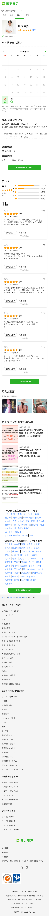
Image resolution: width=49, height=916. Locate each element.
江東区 (22, 548)
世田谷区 (16, 551)
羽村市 (22, 576)
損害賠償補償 (7, 804)
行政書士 (5, 701)
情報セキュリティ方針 (16, 899)
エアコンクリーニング (10, 611)
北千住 (28, 525)
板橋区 (27, 555)
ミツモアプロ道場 (8, 825)
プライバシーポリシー (28, 892)
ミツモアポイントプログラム (24, 903)
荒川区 (20, 555)
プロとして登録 (8, 817)
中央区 (17, 544)
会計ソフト (6, 731)
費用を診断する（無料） (24, 167)
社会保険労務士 (8, 705)
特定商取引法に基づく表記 (16, 896)
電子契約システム (8, 748)
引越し (4, 619)
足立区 (8, 558)
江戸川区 (23, 558)
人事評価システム (8, 752)
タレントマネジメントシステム (13, 769)
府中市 (31, 562)
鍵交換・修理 (7, 662)
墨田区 (15, 548)
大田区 (8, 551)
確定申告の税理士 (8, 675)
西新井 (8, 525)
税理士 (4, 671)
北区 (14, 555)
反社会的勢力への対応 (35, 896)
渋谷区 (24, 551)
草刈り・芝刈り (8, 649)
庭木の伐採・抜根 (8, 632)
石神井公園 (17, 517)
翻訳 (3, 727)
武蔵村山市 (37, 573)
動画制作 (5, 714)
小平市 (31, 566)
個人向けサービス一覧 (10, 782)
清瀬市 (17, 573)
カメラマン (12, 598)
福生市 (33, 569)
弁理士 (4, 709)
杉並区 (39, 551)
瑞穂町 (17, 580)
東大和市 (8, 573)
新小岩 (8, 517)
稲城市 (15, 576)
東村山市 (8, 569)
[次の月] (45, 51)
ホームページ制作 (8, 718)
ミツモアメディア (8, 795)
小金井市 (23, 566)
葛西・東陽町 (23, 528)
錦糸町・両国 (38, 525)
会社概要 (5, 848)
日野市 (39, 566)
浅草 (31, 535)
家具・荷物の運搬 (8, 645)
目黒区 (37, 548)
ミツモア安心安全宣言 (10, 799)
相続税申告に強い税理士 (11, 684)
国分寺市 (18, 569)
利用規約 (15, 892)
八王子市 (32, 558)
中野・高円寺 (18, 525)
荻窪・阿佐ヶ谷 (37, 521)
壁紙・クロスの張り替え (11, 641)
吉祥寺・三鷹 (10, 528)
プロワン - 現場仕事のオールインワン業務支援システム (23, 861)
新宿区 (29, 544)
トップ (4, 598)
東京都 (19, 598)
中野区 (31, 551)
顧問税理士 (6, 679)
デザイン (5, 722)
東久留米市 (26, 573)
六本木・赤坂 (10, 521)
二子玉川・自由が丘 (13, 532)
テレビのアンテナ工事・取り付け (14, 637)
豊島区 (8, 555)
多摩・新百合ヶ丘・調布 (28, 514)
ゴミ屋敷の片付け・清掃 (11, 654)
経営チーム (6, 852)
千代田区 (8, 544)
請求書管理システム (9, 761)
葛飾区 (15, 558)
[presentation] (4, 15)
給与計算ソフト (8, 739)
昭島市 (39, 562)
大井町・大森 (23, 521)
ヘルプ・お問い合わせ (10, 791)
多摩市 (8, 576)
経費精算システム (8, 744)
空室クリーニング (8, 667)
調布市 (8, 566)
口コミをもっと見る (25, 381)
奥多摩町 (8, 583)
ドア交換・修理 (8, 658)
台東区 (8, 548)
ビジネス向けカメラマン (11, 697)
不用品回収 (6, 624)
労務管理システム (8, 757)
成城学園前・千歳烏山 (32, 517)
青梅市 (24, 562)
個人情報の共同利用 (33, 899)
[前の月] (4, 51)
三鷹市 (17, 562)
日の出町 (25, 580)
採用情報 (5, 857)
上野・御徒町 (10, 514)
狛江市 (40, 569)
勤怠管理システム (8, 735)
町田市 (15, 566)
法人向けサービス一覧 (10, 787)
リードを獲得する (8, 821)
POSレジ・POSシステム (11, 765)
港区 (23, 544)
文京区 (37, 544)
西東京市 (8, 580)
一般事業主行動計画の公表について (24, 907)
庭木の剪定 (6, 628)
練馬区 (35, 555)
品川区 (29, 548)
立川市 (40, 558)
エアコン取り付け (8, 615)
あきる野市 (31, 576)
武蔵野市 (8, 562)
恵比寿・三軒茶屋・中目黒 (16, 535)
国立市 (26, 569)
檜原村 (33, 580)
